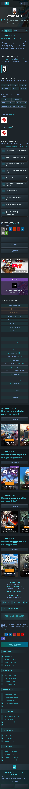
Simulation (6, 85)
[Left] (2, 31)
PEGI (2, 59)
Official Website (15, 305)
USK (7, 59)
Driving (24, 85)
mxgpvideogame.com (13, 380)
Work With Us (8, 738)
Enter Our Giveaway (10, 684)
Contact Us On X (9, 722)
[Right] (26, 31)
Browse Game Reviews (11, 706)
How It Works (8, 656)
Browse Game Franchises (11, 697)
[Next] (26, 435)
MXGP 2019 (16, 224)
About (9, 30)
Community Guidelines (11, 751)
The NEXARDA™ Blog (10, 675)
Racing (15, 85)
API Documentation (10, 760)
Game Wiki (15, 309)
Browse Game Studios (10, 700)
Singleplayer (18, 99)
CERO (11, 59)
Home (7, 602)
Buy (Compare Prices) (15, 316)
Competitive (7, 88)
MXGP (14, 349)
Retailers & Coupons (10, 659)
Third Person (7, 99)
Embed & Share (15, 330)
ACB (17, 59)
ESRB (21, 58)
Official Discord (15, 312)
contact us (24, 146)
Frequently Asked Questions (13, 146)
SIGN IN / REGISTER (26, 3)
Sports (17, 88)
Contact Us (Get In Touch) (12, 716)
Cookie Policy (22, 777)
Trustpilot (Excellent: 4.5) (11, 757)
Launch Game (15, 323)
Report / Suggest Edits (15, 327)
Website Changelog (10, 681)
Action (24, 88)
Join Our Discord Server (11, 725)
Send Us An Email (9, 719)
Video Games (17, 602)
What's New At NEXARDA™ (12, 678)
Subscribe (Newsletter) (11, 665)
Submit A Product (9, 735)
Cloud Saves (7, 106)
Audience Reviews (21, 30)
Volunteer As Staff (9, 741)
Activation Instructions (15, 320)
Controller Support (20, 106)
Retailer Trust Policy (10, 754)
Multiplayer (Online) (9, 103)
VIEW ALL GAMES (14, 419)
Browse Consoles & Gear (11, 703)
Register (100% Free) (10, 662)
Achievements (22, 103)
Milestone (11, 114)
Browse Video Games (10, 694)
